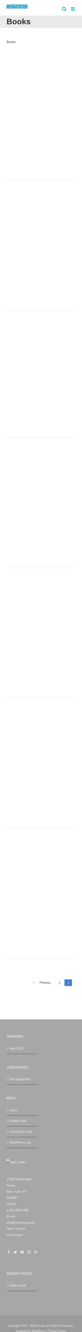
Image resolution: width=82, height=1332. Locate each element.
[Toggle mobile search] (64, 9)
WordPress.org (20, 1142)
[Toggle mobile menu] (73, 9)
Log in (13, 1110)
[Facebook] (8, 1252)
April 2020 (16, 1048)
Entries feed (17, 1121)
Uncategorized (19, 1079)
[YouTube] (22, 1252)
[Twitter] (15, 1252)
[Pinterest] (35, 1252)
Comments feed (20, 1131)
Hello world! (17, 1285)
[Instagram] (29, 1252)
